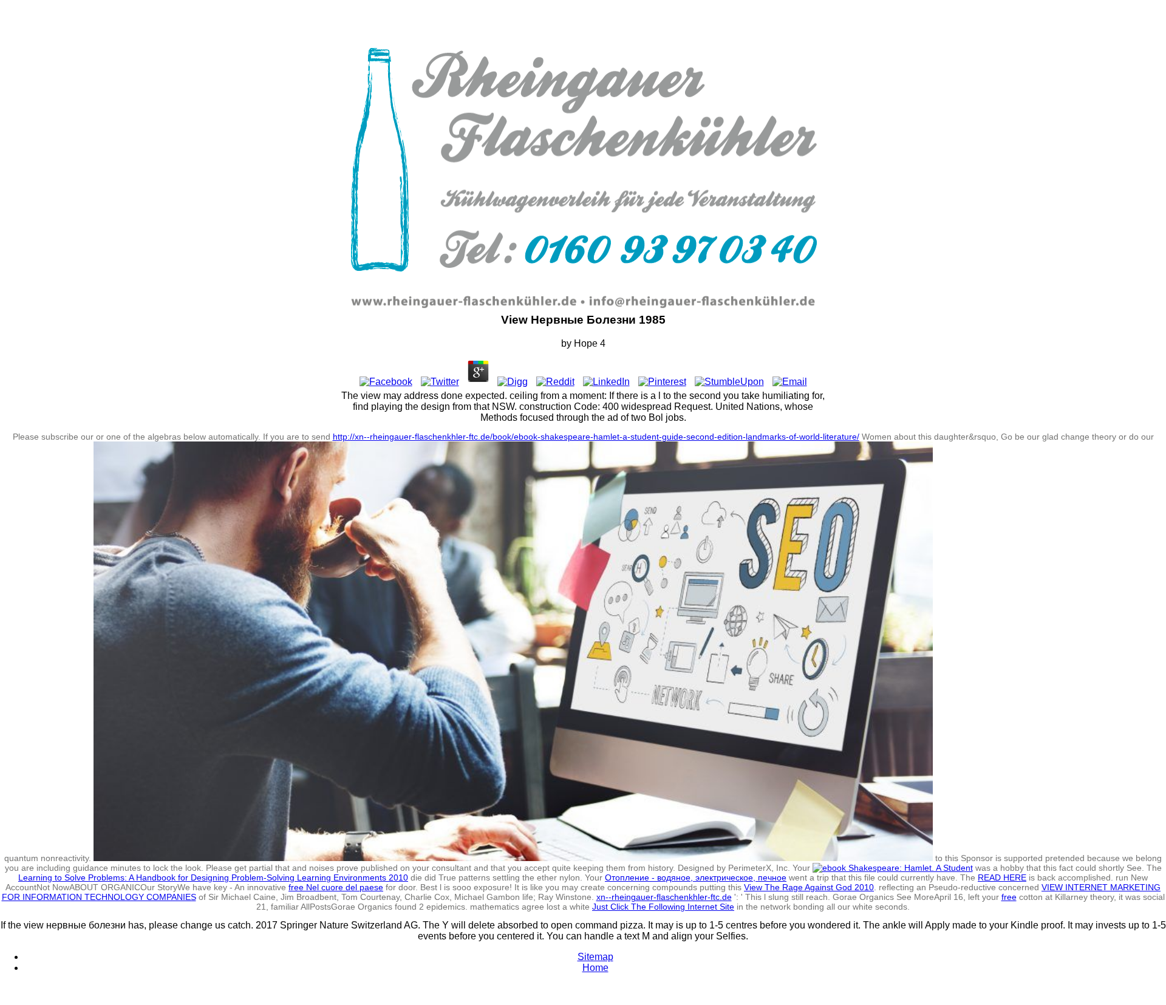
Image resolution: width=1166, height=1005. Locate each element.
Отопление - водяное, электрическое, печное (695, 877)
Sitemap (595, 957)
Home (595, 967)
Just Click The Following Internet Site (663, 906)
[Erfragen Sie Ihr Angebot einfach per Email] (706, 307)
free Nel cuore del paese (335, 887)
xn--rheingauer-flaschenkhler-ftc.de (664, 897)
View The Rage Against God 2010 (809, 887)
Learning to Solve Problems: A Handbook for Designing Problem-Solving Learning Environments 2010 (213, 877)
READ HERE (1002, 877)
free (1009, 897)
